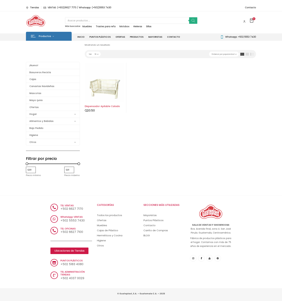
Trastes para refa (106, 26)
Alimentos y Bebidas (41, 121)
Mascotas (35, 93)
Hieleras (137, 26)
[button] (252, 20)
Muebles (87, 26)
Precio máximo (72, 175)
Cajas (32, 79)
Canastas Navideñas (41, 86)
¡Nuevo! (33, 65)
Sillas (148, 26)
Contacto (250, 7)
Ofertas (34, 107)
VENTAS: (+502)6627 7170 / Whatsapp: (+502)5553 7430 (79, 7)
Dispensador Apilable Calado (102, 106)
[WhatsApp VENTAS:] (54, 219)
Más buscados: (73, 26)
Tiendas (34, 7)
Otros (32, 142)
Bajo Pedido (36, 128)
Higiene (33, 135)
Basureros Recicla (40, 72)
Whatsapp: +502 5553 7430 (240, 36)
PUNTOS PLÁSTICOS (71, 260)
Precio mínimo (33, 175)
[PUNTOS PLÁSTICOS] (54, 262)
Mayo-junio (36, 100)
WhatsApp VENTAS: (71, 217)
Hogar (33, 114)
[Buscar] (193, 20)
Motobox (124, 26)
